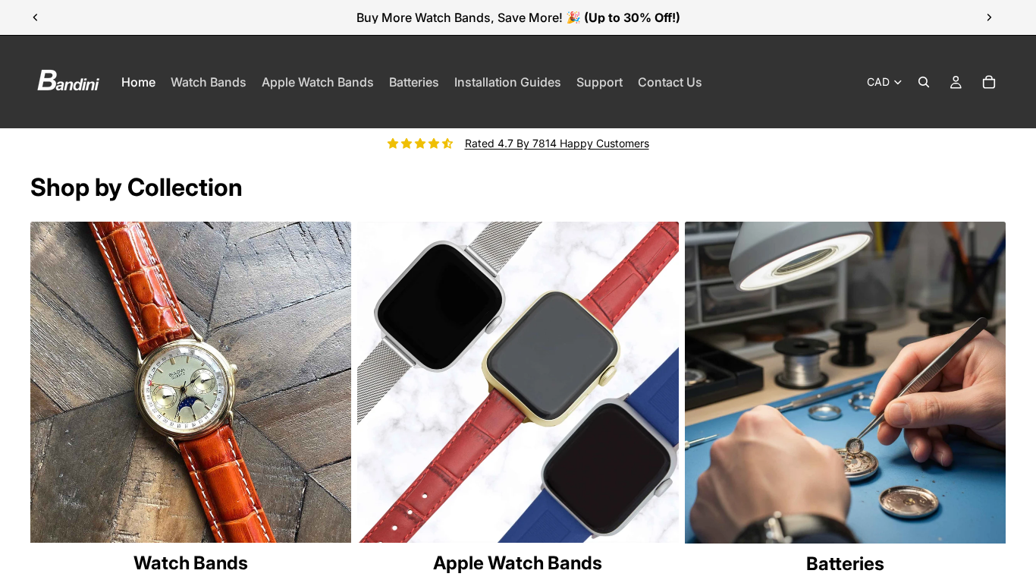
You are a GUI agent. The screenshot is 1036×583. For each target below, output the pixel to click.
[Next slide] (989, 17)
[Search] (923, 82)
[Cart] (989, 82)
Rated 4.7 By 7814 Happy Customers (557, 143)
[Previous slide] (35, 17)
